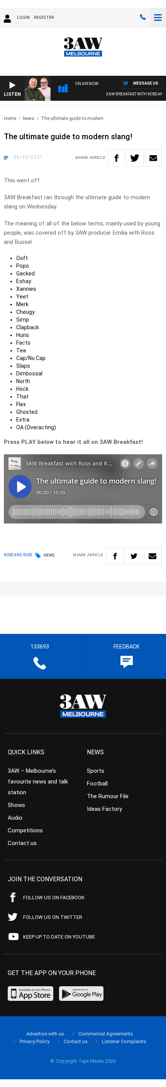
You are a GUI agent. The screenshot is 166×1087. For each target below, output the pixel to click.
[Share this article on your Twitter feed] (135, 158)
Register (44, 17)
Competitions (25, 830)
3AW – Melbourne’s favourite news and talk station (38, 781)
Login (23, 17)
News (28, 118)
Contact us (22, 843)
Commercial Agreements (105, 1034)
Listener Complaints (124, 1041)
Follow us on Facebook (54, 897)
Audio (15, 817)
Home (10, 118)
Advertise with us (45, 1034)
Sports (95, 770)
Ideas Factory (104, 808)
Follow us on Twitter (52, 917)
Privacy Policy (34, 1041)
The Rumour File (108, 796)
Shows (16, 805)
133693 (143, 17)
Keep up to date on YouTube (59, 937)
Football (97, 783)
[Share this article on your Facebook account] (116, 158)
